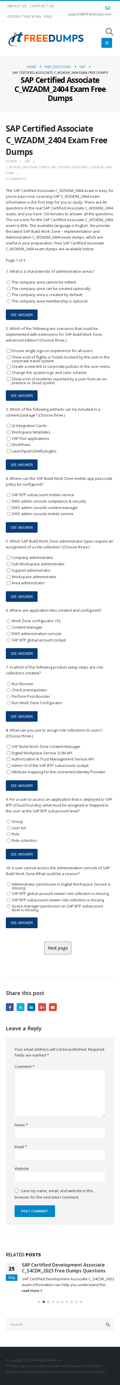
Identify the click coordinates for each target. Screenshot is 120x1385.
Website (22, 1168)
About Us (17, 6)
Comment (24, 1066)
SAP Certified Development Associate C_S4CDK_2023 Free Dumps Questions (63, 1268)
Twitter (20, 1007)
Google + (42, 1007)
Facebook (10, 1007)
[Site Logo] (46, 39)
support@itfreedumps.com (90, 14)
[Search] (108, 1324)
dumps (11, 161)
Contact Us (42, 6)
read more (31, 1290)
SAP (27, 161)
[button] (109, 32)
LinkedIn (31, 1007)
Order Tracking (24, 16)
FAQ (48, 16)
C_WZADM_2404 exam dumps (27, 167)
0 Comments (16, 179)
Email (53, 1007)
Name (21, 1124)
